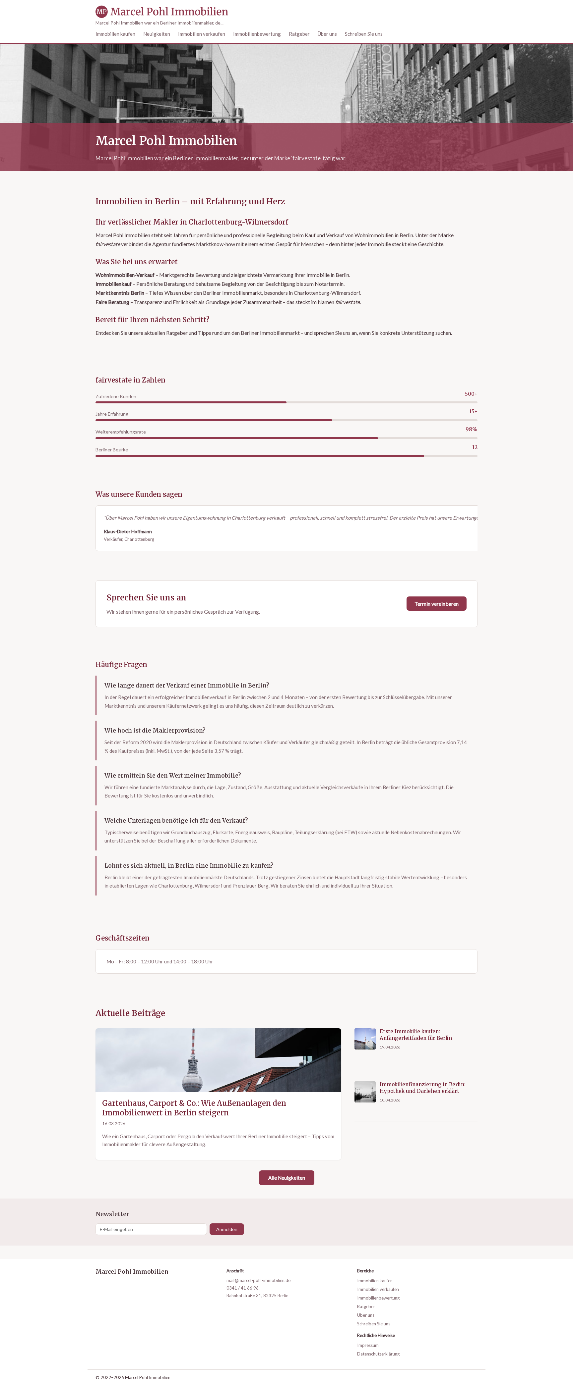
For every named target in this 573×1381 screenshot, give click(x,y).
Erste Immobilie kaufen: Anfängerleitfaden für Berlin (416, 1034)
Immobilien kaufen (115, 34)
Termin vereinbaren (436, 603)
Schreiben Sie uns (364, 34)
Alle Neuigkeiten (286, 1178)
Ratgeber (299, 34)
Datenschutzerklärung (378, 1353)
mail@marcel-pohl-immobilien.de (258, 1280)
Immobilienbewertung (257, 34)
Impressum (368, 1345)
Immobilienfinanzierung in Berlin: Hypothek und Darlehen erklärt (423, 1087)
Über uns (327, 34)
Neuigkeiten (156, 34)
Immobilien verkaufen (201, 34)
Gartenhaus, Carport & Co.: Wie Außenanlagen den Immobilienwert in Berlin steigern (194, 1108)
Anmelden (226, 1229)
